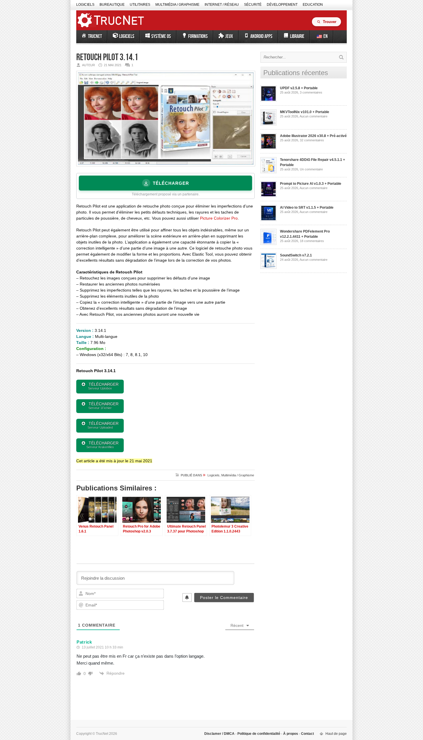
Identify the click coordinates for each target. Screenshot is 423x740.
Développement (282, 5)
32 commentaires (312, 140)
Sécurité (253, 5)
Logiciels (85, 5)
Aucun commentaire (313, 116)
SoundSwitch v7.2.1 (296, 255)
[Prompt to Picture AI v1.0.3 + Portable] (268, 196)
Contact (307, 734)
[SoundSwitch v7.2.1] (268, 268)
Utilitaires (140, 5)
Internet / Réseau (222, 5)
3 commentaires (311, 92)
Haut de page (336, 734)
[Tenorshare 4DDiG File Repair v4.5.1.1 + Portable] (268, 172)
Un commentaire (311, 169)
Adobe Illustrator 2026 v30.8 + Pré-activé (313, 136)
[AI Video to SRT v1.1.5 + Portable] (268, 220)
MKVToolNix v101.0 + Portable (304, 112)
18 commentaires (312, 241)
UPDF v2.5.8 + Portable (299, 88)
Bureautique (112, 5)
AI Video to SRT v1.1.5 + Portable (307, 208)
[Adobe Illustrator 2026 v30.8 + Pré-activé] (268, 148)
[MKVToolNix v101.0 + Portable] (268, 124)
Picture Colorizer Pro (219, 218)
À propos (290, 734)
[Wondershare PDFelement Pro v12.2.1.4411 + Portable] (268, 244)
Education (313, 5)
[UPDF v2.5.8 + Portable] (268, 100)
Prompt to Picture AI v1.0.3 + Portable (310, 184)
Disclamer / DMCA (219, 734)
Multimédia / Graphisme (177, 5)
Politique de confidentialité (259, 734)
